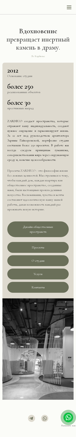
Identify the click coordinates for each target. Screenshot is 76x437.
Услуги (38, 274)
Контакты (38, 287)
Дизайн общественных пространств (38, 229)
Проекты (38, 247)
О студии (38, 261)
